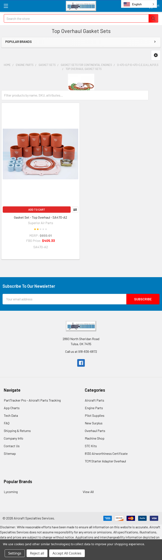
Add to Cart (36, 209)
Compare (75, 209)
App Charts (12, 408)
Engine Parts (94, 408)
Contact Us (12, 446)
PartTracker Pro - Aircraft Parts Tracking (32, 400)
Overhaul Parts (95, 431)
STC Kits (91, 446)
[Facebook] (81, 363)
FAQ (6, 423)
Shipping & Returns (17, 431)
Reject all (37, 553)
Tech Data (11, 415)
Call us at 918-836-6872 (81, 351)
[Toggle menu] (6, 6)
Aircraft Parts (94, 400)
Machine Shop (94, 438)
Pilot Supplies (94, 415)
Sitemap (10, 453)
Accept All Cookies (67, 553)
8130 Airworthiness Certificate (106, 453)
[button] (156, 55)
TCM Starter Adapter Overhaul (105, 461)
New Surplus (94, 423)
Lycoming (11, 492)
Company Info (13, 438)
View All (88, 492)
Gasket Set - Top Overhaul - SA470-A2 (40, 217)
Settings (14, 553)
